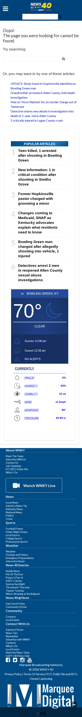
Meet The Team (14, 456)
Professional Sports (17, 541)
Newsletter (12, 636)
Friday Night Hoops (16, 531)
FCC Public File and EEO (61, 674)
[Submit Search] (60, 16)
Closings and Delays (17, 554)
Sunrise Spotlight (15, 584)
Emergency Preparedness (20, 558)
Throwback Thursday (18, 587)
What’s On (12, 472)
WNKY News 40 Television (41, 7)
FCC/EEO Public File (17, 469)
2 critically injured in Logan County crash (36, 120)
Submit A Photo (14, 629)
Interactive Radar (15, 561)
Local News (12, 502)
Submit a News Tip (16, 505)
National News (14, 512)
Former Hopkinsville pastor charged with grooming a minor (35, 198)
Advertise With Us (16, 459)
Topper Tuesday (15, 590)
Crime (9, 518)
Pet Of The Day (14, 574)
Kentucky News (14, 509)
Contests (11, 616)
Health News (13, 571)
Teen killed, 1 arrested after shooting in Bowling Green (40, 155)
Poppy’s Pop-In (14, 577)
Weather (10, 551)
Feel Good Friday (15, 603)
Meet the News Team (18, 652)
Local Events (12, 619)
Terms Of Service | (35, 674)
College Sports (14, 538)
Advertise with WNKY (18, 639)
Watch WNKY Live (39, 485)
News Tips (12, 633)
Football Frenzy (14, 528)
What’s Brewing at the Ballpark (23, 593)
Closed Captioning (41, 678)
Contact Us (12, 462)
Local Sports (13, 535)
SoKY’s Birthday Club (18, 655)
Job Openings (13, 465)
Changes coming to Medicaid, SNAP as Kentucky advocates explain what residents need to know (38, 222)
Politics (10, 515)
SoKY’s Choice (14, 580)
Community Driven (16, 606)
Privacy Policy (13, 674)
